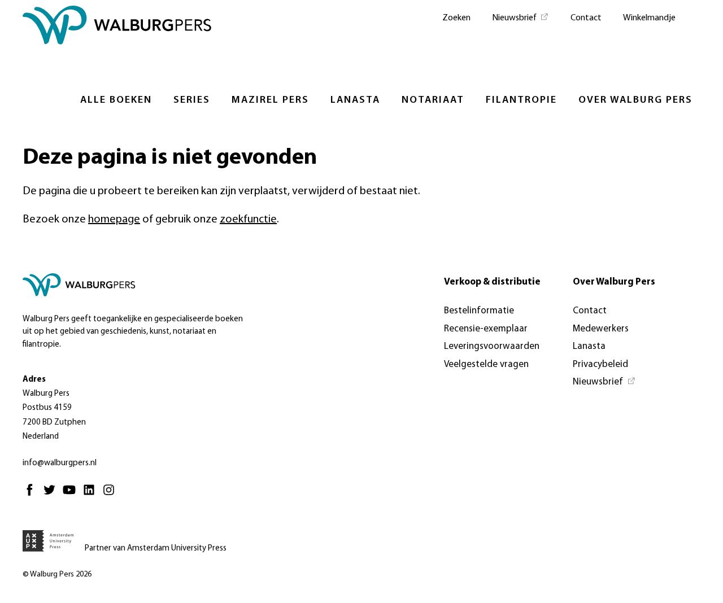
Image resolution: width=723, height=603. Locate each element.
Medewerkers (601, 329)
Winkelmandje (649, 18)
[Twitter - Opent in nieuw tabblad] (52, 495)
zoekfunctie (248, 219)
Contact (586, 18)
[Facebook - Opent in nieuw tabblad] (32, 495)
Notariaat (433, 100)
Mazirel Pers (270, 100)
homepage (114, 219)
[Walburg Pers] (117, 28)
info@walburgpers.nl (60, 463)
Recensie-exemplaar (486, 329)
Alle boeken (116, 100)
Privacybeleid (600, 364)
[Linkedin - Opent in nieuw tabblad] (92, 495)
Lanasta (355, 100)
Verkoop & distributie (492, 282)
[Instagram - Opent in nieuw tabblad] (111, 495)
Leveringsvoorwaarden (491, 346)
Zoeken (456, 18)
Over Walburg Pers (635, 100)
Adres (34, 379)
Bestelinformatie (479, 311)
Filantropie (521, 100)
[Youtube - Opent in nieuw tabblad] (72, 495)
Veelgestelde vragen (486, 364)
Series (191, 100)
